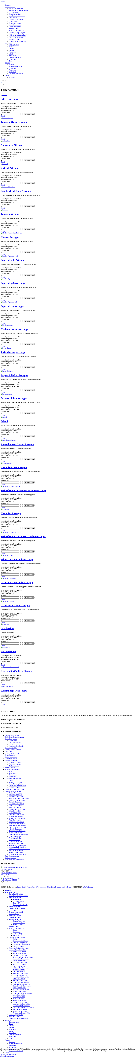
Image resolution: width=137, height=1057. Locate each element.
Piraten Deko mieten (15, 793)
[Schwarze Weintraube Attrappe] (7, 555)
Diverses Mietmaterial (16, 19)
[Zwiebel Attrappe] (4, 164)
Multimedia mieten (15, 27)
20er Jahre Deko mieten (16, 796)
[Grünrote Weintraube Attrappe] (8, 578)
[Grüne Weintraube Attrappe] (7, 601)
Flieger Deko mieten (15, 832)
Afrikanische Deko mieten (17, 831)
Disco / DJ (12, 744)
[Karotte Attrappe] (11, 233)
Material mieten (10, 7)
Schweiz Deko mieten (16, 852)
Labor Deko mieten (15, 836)
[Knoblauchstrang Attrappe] (7, 325)
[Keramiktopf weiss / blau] (7, 686)
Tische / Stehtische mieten (17, 32)
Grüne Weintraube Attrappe (15, 605)
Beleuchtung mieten (15, 12)
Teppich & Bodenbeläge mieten (19, 34)
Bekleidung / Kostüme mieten (18, 10)
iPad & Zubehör (14, 766)
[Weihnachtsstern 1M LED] (10, 878)
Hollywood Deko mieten (17, 823)
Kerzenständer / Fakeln (16, 746)
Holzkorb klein (8, 651)
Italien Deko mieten (15, 811)
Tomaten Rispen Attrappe (14, 122)
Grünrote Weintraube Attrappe (17, 582)
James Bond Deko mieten (17, 818)
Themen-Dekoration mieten (17, 36)
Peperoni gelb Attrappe (13, 260)
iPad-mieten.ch (41, 887)
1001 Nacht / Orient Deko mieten (19, 849)
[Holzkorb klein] (6, 647)
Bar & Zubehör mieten (16, 9)
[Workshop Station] (14, 867)
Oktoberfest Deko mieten (17, 800)
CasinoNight (31, 887)
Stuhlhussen (12, 773)
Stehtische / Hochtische (16, 782)
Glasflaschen (7, 628)
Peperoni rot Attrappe (12, 306)
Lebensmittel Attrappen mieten (18, 834)
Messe (11, 54)
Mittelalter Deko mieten (16, 814)
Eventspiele (12, 59)
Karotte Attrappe (10, 237)
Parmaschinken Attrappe (14, 398)
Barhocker (12, 777)
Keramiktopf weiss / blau (14, 690)
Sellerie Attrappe (9, 99)
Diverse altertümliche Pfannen (16, 671)
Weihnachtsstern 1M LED (9, 880)
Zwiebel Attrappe (10, 168)
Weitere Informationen (7, 1056)
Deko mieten (13, 18)
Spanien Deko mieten (15, 841)
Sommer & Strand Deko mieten (19, 798)
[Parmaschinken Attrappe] (6, 394)
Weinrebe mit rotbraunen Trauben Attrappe (23, 490)
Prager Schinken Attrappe (14, 375)
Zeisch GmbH (21, 887)
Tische (11, 780)
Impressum (12, 72)
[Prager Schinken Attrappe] (7, 371)
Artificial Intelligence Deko (17, 854)
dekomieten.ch (51, 887)
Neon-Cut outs (5, 874)
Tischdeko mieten (14, 787)
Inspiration (8, 43)
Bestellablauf (13, 68)
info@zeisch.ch (88, 887)
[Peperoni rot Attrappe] (9, 302)
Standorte (12, 64)
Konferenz (12, 52)
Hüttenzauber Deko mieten (17, 809)
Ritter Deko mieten (15, 820)
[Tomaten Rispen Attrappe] (7, 118)
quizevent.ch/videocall (64, 887)
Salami (4, 421)
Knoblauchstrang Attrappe (14, 329)
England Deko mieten (16, 850)
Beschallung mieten (15, 14)
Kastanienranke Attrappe (14, 467)
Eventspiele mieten (15, 23)
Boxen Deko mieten (15, 802)
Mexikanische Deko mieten (17, 845)
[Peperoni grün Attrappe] (9, 279)
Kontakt (7, 63)
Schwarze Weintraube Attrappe (17, 559)
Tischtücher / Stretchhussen (17, 786)
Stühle (11, 771)
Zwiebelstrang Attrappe (13, 352)
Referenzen (12, 70)
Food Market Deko (15, 838)
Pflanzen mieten (14, 28)
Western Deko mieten (15, 795)
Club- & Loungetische (16, 784)
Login (7, 75)
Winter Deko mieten (15, 829)
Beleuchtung (13, 55)
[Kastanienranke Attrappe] (6, 463)
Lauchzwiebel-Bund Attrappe (16, 191)
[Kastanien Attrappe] (5, 509)
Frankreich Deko (14, 840)
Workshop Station (6, 869)
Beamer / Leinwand (15, 762)
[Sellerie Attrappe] (4, 95)
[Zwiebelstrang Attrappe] (6, 348)
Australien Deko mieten (16, 843)
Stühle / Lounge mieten (16, 30)
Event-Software (14, 21)
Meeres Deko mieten (15, 805)
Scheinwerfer (13, 740)
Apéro (11, 46)
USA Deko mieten (15, 813)
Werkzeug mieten (14, 39)
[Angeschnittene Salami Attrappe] (8, 440)
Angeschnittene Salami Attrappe (17, 444)
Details (3, 116)
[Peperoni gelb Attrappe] (9, 256)
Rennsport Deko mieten (16, 822)
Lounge (11, 48)
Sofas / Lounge (13, 775)
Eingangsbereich (14, 45)
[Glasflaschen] (6, 624)
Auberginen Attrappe (12, 145)
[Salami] (4, 417)
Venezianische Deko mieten (17, 847)
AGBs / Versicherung (15, 66)
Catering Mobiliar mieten (17, 16)
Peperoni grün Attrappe (13, 283)
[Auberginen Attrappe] (5, 141)
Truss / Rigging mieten (16, 37)
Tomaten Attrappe (10, 214)
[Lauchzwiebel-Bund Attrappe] (8, 187)
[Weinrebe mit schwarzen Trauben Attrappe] (11, 532)
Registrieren (12, 77)
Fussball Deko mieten (16, 816)
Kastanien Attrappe (11, 513)
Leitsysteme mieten (15, 25)
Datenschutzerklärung (16, 73)
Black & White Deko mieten (18, 827)
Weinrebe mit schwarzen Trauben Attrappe (23, 536)
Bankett (11, 50)
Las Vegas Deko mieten (16, 804)
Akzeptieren (4, 1054)
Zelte (10, 61)
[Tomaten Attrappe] (4, 210)
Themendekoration (15, 57)
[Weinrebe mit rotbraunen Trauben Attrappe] (11, 486)
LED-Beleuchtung (15, 742)
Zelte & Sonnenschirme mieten (18, 41)
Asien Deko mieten (15, 807)
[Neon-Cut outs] (9, 873)
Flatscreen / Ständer (15, 764)
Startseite (8, 5)
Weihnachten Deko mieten (17, 825)
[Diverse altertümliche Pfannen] (10, 667)
